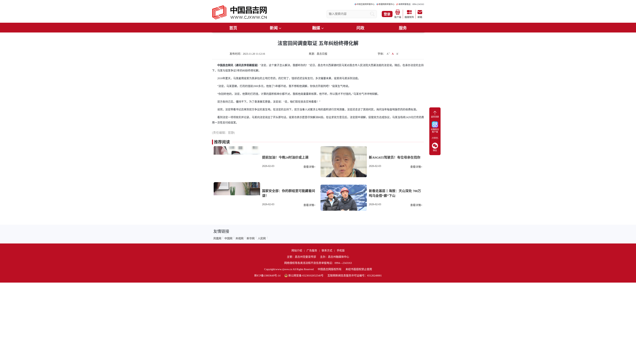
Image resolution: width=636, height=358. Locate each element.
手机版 (341, 250)
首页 (233, 28)
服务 (403, 28)
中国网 (228, 238)
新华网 (251, 238)
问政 (360, 28)
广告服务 (312, 250)
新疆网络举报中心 (387, 4)
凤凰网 (217, 238)
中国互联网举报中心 (366, 4)
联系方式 (327, 250)
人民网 (262, 238)
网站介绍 (297, 250)
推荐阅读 (222, 142)
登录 (387, 14)
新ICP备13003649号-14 (267, 275)
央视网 (239, 238)
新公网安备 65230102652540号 (305, 275)
